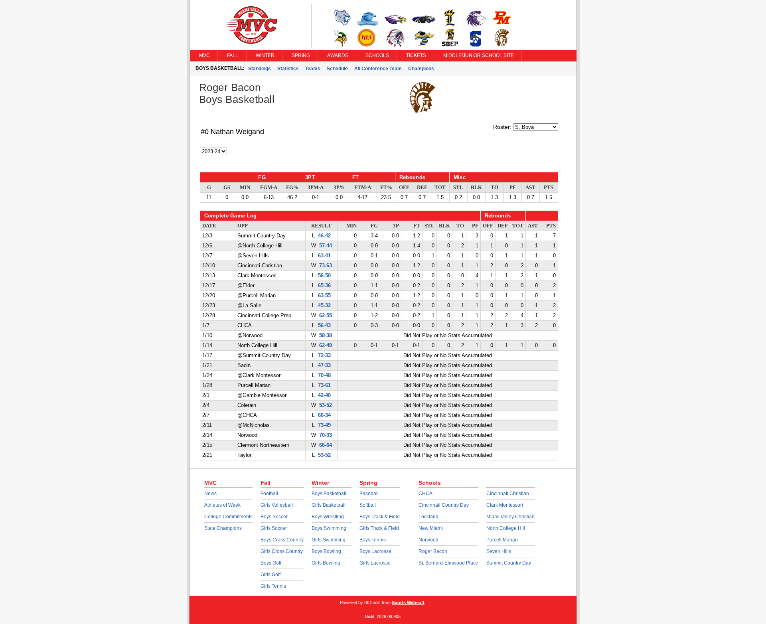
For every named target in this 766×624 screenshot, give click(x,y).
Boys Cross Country (282, 540)
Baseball (369, 493)
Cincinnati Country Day (444, 505)
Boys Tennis (372, 540)
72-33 (324, 355)
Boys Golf (271, 563)
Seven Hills (498, 551)
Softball (367, 505)
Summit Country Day (508, 563)
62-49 (325, 345)
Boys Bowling (326, 551)
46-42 (324, 236)
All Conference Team (378, 68)
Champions (421, 68)
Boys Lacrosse (375, 551)
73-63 (325, 266)
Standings (259, 68)
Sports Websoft (408, 602)
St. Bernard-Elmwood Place (448, 563)
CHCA (425, 493)
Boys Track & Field (379, 516)
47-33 (324, 365)
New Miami (431, 528)
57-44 (325, 246)
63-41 (324, 256)
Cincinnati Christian (507, 493)
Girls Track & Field (379, 528)
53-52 (325, 405)
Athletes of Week (222, 505)
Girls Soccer (274, 528)
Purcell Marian (502, 540)
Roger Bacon (433, 551)
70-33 (325, 435)
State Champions (223, 528)
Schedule (337, 68)
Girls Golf (270, 574)
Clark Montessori (504, 505)
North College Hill (505, 528)
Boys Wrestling (328, 516)
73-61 (324, 385)
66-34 (324, 415)
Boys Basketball (329, 493)
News (210, 493)
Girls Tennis (273, 586)
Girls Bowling (326, 563)
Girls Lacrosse (375, 563)
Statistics (288, 68)
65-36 (324, 285)
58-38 (325, 335)
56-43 (324, 325)
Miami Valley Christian (510, 516)
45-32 (324, 305)
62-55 (325, 315)
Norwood (428, 540)
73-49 (324, 425)
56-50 (324, 275)
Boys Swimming (329, 528)
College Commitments (228, 516)
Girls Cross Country (282, 551)
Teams (312, 68)
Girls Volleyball (277, 505)
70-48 (324, 375)
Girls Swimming (328, 540)
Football (269, 493)
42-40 (324, 395)
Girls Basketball (328, 505)
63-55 (324, 295)
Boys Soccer (274, 516)
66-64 (325, 445)
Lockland (428, 516)
